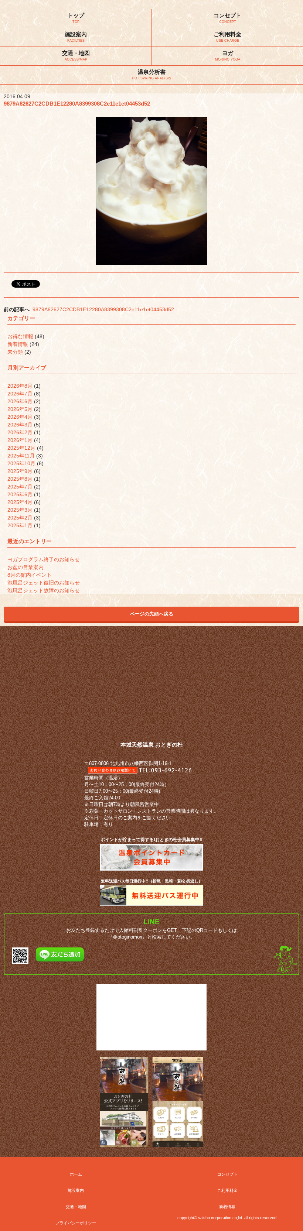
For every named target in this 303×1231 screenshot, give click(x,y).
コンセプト (227, 1174)
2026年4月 (20, 417)
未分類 (15, 352)
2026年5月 (20, 409)
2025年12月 (21, 448)
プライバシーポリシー (75, 1223)
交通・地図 (76, 1206)
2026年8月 (20, 386)
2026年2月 (20, 432)
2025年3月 (20, 510)
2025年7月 (20, 487)
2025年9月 (20, 471)
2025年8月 (20, 479)
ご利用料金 (227, 1190)
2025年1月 (20, 525)
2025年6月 (20, 494)
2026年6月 (20, 401)
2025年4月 (20, 502)
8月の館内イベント (29, 575)
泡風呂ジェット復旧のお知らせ (43, 583)
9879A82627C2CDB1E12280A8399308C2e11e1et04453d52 (103, 309)
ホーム (76, 1174)
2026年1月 (20, 440)
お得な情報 (20, 336)
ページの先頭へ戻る (151, 614)
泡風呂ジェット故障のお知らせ (43, 590)
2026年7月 (20, 394)
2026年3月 (20, 425)
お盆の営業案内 (25, 567)
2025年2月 (20, 518)
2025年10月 (21, 463)
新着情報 (17, 344)
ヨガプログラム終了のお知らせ (43, 559)
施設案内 (76, 1190)
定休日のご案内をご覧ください (137, 817)
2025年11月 (21, 456)
